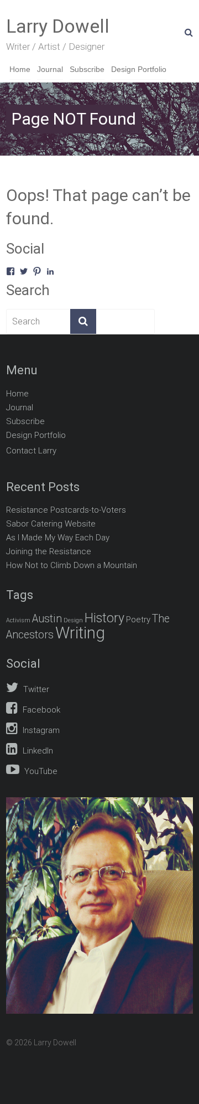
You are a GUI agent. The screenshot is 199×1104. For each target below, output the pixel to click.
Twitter (35, 689)
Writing (80, 632)
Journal (50, 69)
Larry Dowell (57, 26)
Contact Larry (31, 451)
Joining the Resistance (48, 551)
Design (73, 620)
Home (19, 69)
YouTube (39, 771)
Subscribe (87, 69)
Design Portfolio (138, 69)
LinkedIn (36, 751)
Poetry (138, 620)
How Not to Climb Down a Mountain (71, 565)
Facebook (40, 710)
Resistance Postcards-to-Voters (66, 510)
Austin (47, 618)
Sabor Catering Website (51, 524)
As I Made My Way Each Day (57, 538)
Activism (18, 620)
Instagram (40, 730)
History (104, 618)
